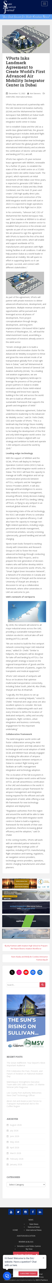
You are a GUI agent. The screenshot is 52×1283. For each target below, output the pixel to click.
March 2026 (15, 1153)
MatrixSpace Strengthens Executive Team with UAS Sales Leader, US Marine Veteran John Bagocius (25, 1084)
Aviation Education (26, 1236)
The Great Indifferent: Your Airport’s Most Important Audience (26, 1064)
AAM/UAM (10, 96)
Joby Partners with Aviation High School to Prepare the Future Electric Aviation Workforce (27, 947)
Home (15, 1230)
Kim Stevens (35, 93)
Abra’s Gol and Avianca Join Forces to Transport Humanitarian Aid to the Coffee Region (24, 1104)
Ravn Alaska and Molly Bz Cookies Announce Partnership (29, 958)
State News (33, 1224)
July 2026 (14, 1130)
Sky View (29, 1249)
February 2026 (16, 1158)
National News (34, 1227)
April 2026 (14, 1147)
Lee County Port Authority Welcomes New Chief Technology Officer (24, 1094)
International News (24, 96)
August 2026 (16, 1125)
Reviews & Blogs (26, 1242)
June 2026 (14, 1136)
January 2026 (16, 1164)
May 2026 (14, 1141)
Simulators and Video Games (29, 1246)
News (31, 1220)
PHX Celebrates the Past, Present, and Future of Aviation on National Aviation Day (25, 1074)
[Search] (42, 984)
